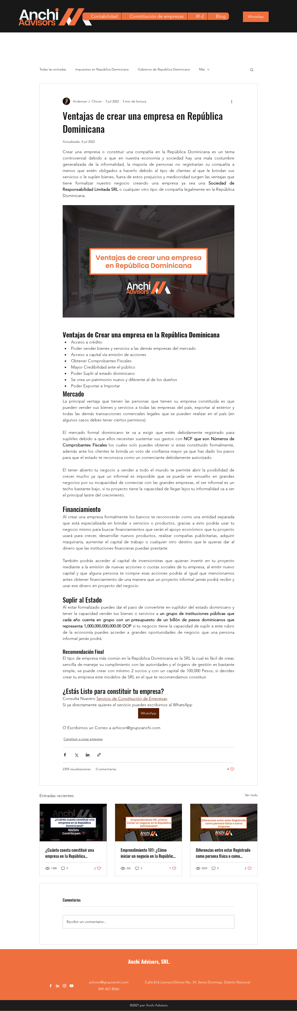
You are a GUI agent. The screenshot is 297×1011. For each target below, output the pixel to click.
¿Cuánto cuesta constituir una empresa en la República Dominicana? (69, 853)
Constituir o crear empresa (83, 739)
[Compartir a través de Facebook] (65, 755)
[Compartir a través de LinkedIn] (87, 755)
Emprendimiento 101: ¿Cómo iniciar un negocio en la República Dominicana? (148, 853)
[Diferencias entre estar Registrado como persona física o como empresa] (223, 822)
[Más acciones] (231, 101)
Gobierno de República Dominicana (164, 69)
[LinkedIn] (57, 985)
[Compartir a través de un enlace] (99, 755)
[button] (251, 69)
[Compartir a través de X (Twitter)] (76, 755)
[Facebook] (50, 985)
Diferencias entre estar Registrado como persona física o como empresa (223, 853)
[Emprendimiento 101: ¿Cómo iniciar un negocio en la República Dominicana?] (148, 822)
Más (202, 69)
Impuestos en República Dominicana (102, 69)
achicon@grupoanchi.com (109, 982)
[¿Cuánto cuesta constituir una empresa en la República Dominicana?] (73, 822)
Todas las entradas (52, 69)
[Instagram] (64, 985)
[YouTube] (71, 985)
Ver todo (251, 795)
